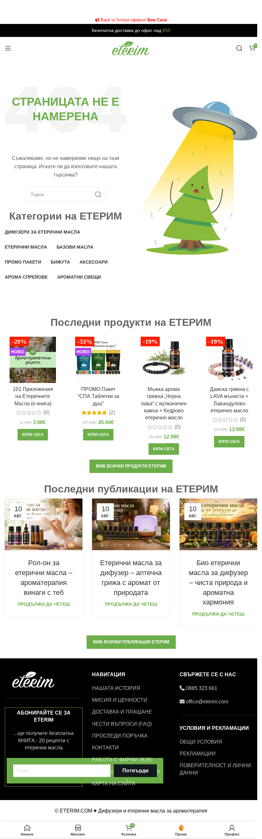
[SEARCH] (98, 194)
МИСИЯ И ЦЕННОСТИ (119, 700)
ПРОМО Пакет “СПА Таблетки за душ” (98, 396)
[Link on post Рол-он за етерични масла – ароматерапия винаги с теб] (43, 524)
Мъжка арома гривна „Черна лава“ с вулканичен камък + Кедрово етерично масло (164, 403)
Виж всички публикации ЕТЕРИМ (131, 642)
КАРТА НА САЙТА (113, 783)
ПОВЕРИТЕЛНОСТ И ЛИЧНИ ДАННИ (215, 769)
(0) (46, 412)
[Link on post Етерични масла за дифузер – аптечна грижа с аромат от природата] (131, 524)
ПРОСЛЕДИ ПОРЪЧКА (120, 735)
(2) (112, 412)
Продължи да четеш (44, 604)
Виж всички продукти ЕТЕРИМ (131, 466)
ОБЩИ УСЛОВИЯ (201, 742)
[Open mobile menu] (8, 48)
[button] (33, 434)
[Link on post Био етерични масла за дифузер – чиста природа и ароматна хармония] (218, 524)
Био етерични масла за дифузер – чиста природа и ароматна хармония (218, 582)
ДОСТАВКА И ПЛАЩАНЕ (122, 712)
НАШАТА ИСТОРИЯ (116, 688)
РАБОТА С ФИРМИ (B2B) (122, 759)
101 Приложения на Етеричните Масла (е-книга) (33, 396)
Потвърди (135, 770)
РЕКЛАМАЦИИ (198, 753)
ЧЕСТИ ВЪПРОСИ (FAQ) (122, 724)
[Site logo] (131, 47)
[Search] (239, 48)
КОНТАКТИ (105, 747)
